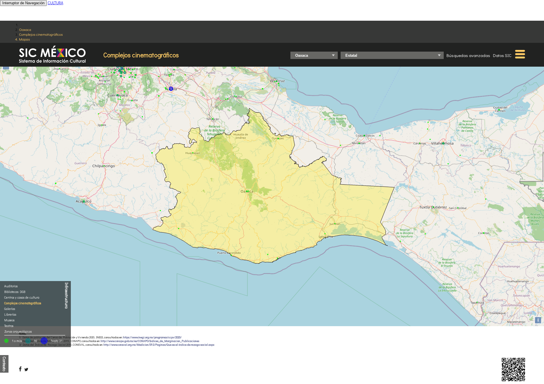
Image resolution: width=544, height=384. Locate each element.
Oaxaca (25, 29)
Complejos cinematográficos (41, 34)
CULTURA (55, 2)
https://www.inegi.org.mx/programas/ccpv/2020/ (152, 337)
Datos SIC (502, 55)
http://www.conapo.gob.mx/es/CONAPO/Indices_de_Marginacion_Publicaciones (150, 341)
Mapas (24, 39)
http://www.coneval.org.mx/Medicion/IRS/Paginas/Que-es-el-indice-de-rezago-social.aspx (159, 345)
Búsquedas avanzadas (468, 55)
